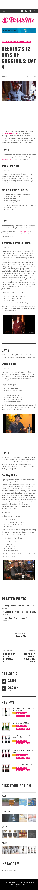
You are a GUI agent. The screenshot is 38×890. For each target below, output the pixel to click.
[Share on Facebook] (24, 76)
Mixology (27, 41)
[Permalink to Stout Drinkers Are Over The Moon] (23, 802)
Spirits (5, 827)
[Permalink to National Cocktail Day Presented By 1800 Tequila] (10, 818)
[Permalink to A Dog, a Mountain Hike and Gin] (32, 834)
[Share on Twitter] (27, 76)
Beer (4, 795)
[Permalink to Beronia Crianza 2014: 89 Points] (6, 768)
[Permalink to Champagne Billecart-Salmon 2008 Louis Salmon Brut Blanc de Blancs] (23, 850)
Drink (4, 41)
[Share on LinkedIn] (31, 76)
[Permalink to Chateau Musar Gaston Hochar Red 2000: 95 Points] (6, 712)
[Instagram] (22, 11)
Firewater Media (16, 884)
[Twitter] (30, 11)
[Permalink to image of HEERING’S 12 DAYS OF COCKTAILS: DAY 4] (19, 91)
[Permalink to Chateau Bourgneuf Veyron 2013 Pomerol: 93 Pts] (6, 739)
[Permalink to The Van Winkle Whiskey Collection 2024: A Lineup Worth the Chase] (23, 834)
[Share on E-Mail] (35, 76)
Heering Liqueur (11, 134)
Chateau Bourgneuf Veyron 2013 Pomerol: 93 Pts (22, 737)
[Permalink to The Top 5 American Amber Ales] (10, 802)
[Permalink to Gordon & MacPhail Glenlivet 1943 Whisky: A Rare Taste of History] (10, 834)
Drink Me (4, 76)
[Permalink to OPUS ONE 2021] (10, 850)
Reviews (24, 713)
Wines (28, 716)
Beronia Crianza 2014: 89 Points (22, 765)
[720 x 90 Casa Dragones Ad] (19, 31)
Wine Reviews (21, 716)
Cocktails (7, 811)
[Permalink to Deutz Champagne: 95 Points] (6, 726)
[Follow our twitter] (4, 681)
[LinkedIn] (26, 11)
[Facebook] (18, 11)
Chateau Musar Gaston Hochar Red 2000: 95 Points (23, 709)
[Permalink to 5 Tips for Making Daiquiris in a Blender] (32, 818)
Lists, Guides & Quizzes (14, 41)
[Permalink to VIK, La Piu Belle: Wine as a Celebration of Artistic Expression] (32, 850)
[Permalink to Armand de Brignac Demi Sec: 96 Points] (6, 753)
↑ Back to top (19, 887)
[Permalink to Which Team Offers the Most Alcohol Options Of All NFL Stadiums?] (32, 802)
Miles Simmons (6, 621)
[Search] (4, 11)
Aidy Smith (5, 614)
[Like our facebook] (4, 688)
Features (25, 755)
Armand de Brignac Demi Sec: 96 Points (22, 751)
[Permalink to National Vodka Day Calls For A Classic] (23, 818)
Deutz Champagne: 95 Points (21, 723)
